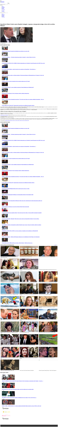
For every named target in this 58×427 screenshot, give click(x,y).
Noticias (3, 8)
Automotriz (3, 14)
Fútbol (3, 6)
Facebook (3, 10)
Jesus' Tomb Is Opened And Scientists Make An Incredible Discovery (47, 307)
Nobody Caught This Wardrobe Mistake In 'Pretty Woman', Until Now (9, 345)
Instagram (3, 11)
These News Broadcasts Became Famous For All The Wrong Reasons (28, 320)
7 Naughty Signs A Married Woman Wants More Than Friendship (48, 282)
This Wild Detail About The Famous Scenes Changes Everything (48, 319)
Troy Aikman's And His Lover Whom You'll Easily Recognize (47, 256)
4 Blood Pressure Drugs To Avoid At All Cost (26, 256)
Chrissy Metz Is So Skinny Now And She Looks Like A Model (47, 332)
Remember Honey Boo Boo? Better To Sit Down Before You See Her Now (29, 270)
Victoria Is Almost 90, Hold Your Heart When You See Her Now (28, 282)
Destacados (3, 9)
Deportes (3, 15)
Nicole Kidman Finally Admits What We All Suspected (46, 357)
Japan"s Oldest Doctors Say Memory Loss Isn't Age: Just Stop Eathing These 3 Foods (9, 257)
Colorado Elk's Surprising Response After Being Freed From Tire (47, 269)
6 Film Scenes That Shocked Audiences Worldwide (27, 370)
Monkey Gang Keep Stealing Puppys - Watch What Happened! (47, 370)
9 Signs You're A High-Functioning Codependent (7, 370)
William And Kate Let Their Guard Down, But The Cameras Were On (9, 320)
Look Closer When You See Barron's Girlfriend (45, 294)
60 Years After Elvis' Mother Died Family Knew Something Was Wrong (28, 358)
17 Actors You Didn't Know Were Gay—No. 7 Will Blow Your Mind (9, 294)
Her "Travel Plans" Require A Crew (24, 332)
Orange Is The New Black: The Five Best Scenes (7, 269)
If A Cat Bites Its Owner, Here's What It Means (7, 282)
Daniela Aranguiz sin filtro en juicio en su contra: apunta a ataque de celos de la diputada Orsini (17, 120)
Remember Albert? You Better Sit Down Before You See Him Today (9, 332)
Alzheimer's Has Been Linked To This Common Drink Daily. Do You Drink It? (29, 294)
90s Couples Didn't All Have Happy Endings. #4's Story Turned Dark (9, 358)
